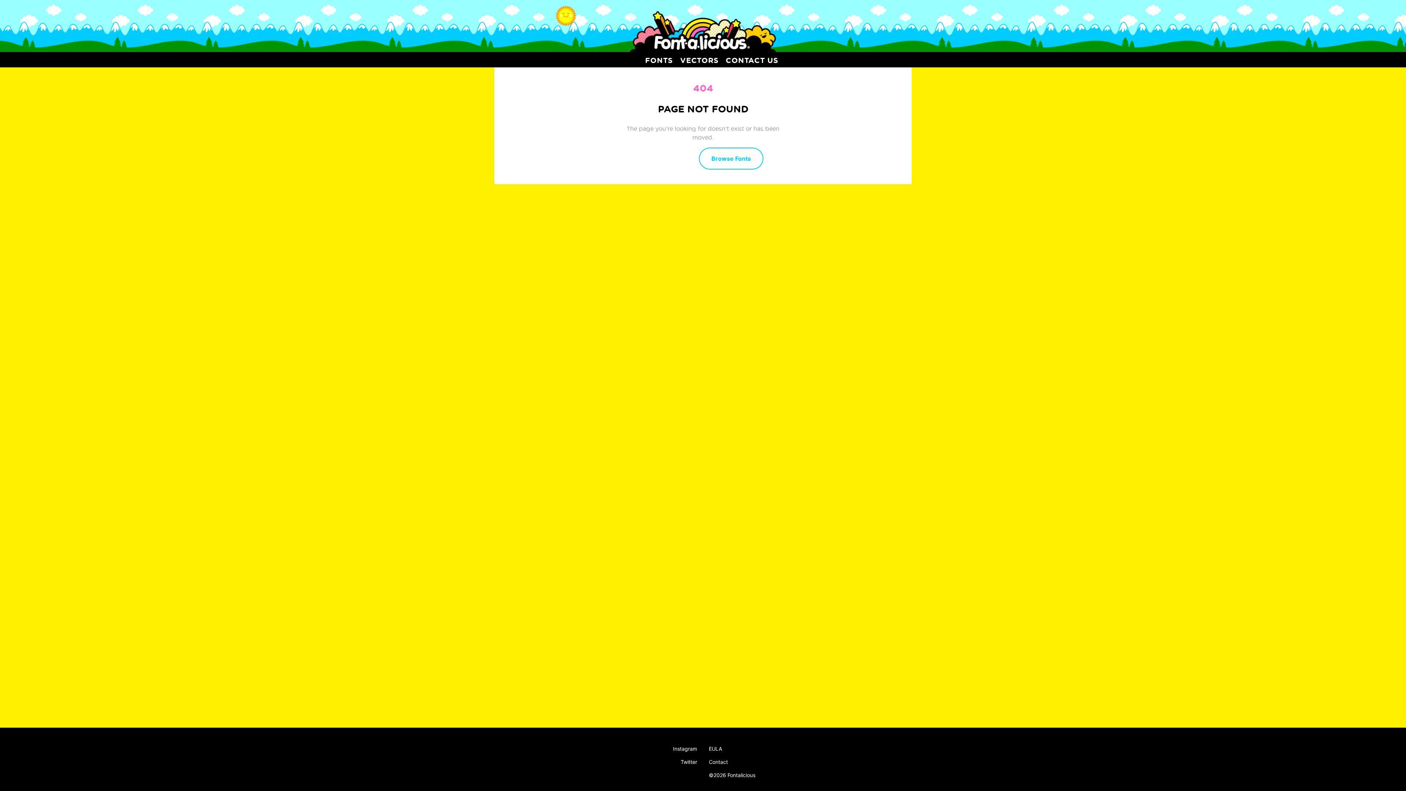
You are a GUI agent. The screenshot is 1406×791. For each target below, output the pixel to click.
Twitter (689, 762)
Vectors (699, 60)
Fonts (659, 60)
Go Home (668, 157)
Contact (718, 762)
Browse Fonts (731, 158)
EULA (715, 749)
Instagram (685, 749)
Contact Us (752, 60)
